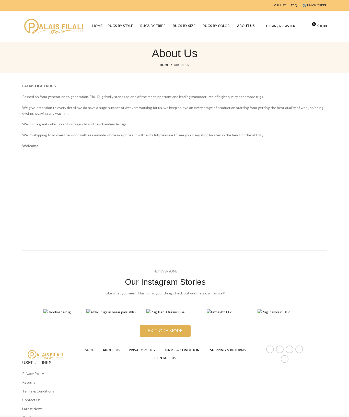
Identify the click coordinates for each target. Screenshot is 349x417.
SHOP (89, 350)
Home (164, 64)
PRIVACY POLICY (142, 350)
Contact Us (31, 400)
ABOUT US (111, 350)
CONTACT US (165, 358)
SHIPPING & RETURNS (228, 350)
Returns (28, 382)
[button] (165, 331)
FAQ (294, 5)
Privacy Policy (33, 373)
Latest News (32, 409)
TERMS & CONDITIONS (183, 350)
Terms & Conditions (38, 391)
